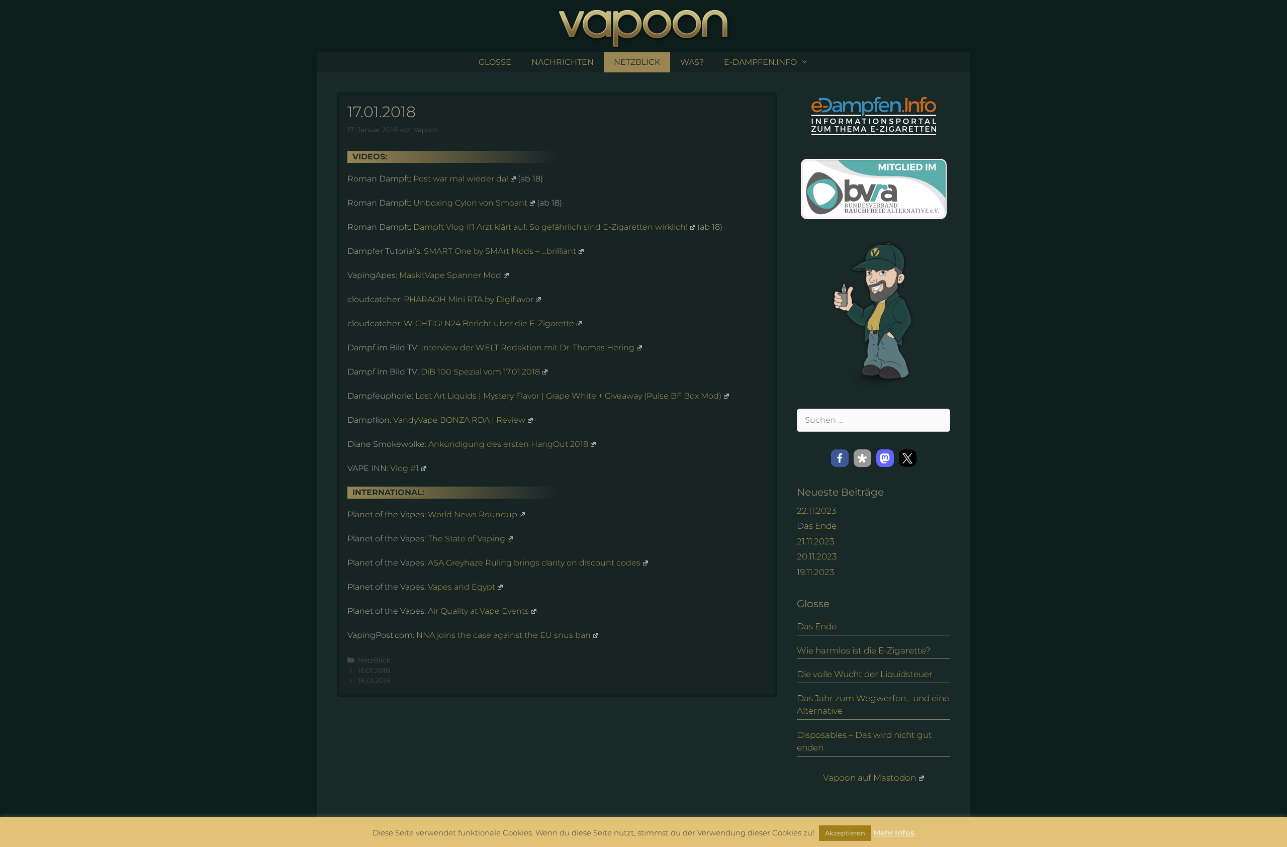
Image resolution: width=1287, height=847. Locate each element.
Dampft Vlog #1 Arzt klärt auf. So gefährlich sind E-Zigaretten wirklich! (550, 227)
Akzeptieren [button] (845, 833)
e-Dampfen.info (760, 62)
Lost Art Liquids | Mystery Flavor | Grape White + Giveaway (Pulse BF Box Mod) (568, 396)
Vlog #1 (404, 468)
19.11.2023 (815, 572)
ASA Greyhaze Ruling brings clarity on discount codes (534, 563)
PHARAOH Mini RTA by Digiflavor (468, 299)
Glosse (495, 62)
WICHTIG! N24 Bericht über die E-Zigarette (489, 323)
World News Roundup (472, 514)
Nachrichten (562, 62)
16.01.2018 (374, 671)
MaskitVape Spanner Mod (450, 275)
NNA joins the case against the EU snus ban (503, 635)
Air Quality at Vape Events (478, 611)
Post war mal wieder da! (460, 178)
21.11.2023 (815, 541)
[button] (840, 458)
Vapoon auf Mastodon (869, 778)
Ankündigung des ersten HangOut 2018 (508, 444)
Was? (692, 62)
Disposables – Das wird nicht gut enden (864, 741)
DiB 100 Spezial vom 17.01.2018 (480, 372)
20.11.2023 (817, 556)
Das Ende (817, 526)
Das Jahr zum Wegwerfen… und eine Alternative (873, 704)
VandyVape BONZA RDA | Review (459, 420)
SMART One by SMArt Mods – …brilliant (500, 251)
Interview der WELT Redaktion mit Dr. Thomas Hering (527, 347)
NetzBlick (637, 62)
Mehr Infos (893, 832)
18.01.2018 (374, 681)
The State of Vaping (466, 538)
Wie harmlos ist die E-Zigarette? (864, 650)
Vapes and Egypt (461, 587)
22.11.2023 (816, 511)
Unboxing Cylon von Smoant (470, 203)
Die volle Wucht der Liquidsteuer (865, 674)
